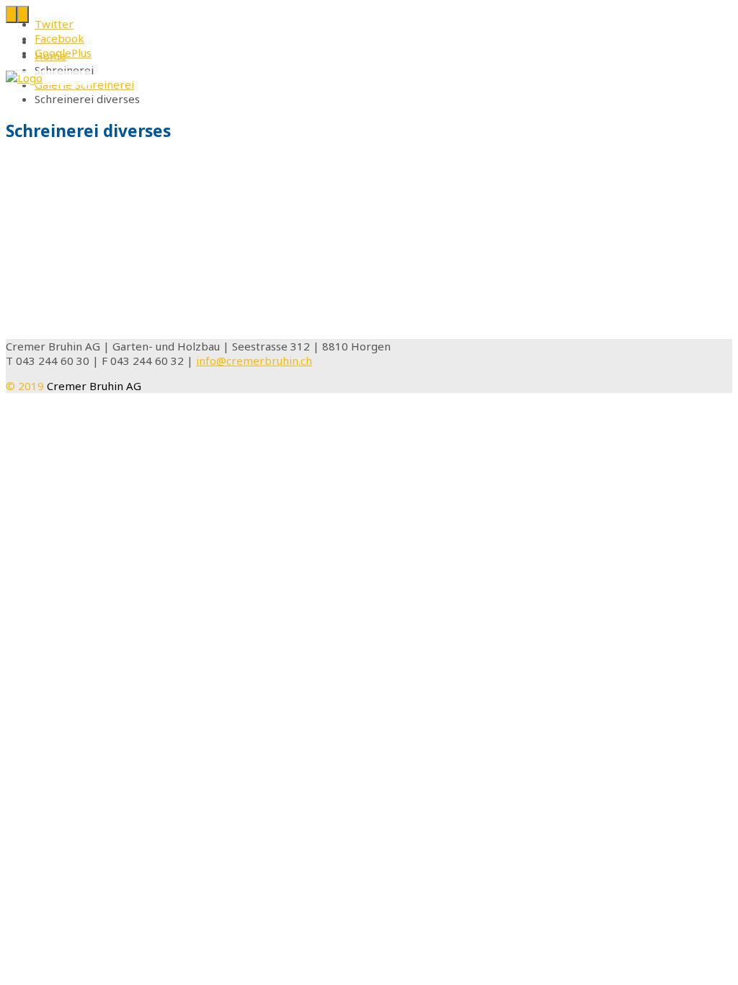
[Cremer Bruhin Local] (24, 78)
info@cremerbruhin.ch (254, 360)
